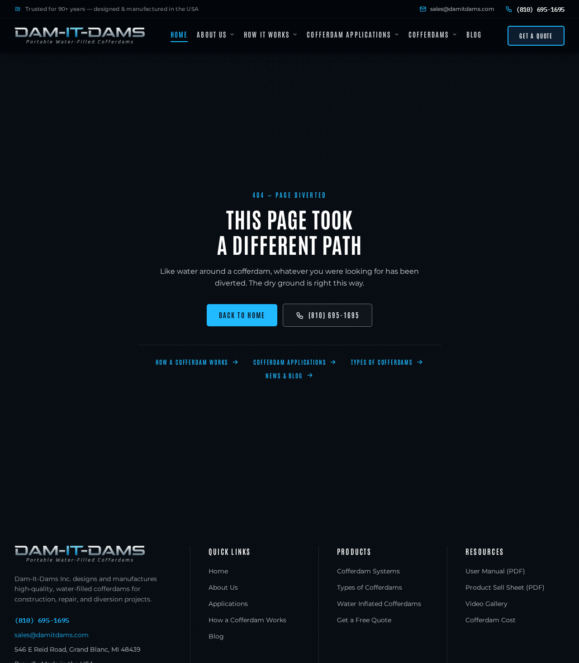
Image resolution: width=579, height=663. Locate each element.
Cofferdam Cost (490, 620)
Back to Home (242, 314)
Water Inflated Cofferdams (379, 604)
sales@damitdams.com (462, 8)
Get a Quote (536, 35)
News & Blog (284, 375)
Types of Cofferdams (382, 362)
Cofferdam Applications (349, 34)
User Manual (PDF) (495, 571)
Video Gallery (486, 604)
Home (179, 34)
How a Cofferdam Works (192, 362)
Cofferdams (428, 34)
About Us (212, 34)
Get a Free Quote (364, 620)
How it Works (267, 34)
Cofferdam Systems (368, 571)
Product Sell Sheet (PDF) (505, 587)
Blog (474, 34)
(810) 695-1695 (334, 314)
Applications (228, 604)
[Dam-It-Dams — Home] (79, 35)
